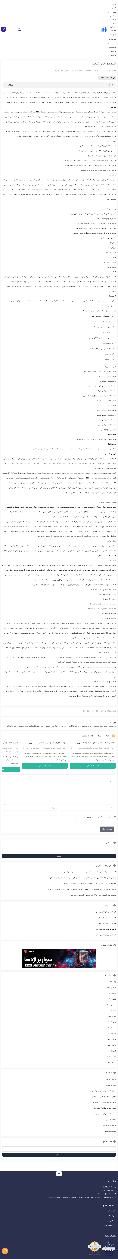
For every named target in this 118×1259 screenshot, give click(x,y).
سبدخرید (112, 1221)
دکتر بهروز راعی (100, 912)
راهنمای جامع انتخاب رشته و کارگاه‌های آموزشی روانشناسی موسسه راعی (93, 895)
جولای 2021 (112, 1063)
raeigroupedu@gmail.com (104, 1194)
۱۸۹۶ (41, 686)
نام (112, 808)
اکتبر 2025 (112, 999)
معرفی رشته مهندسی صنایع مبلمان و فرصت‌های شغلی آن (92, 742)
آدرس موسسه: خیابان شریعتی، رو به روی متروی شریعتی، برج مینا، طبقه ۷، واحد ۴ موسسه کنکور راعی (80, 1197)
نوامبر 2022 (112, 1045)
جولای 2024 (112, 1016)
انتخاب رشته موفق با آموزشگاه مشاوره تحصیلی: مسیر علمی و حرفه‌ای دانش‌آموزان (89, 872)
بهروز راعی (112, 722)
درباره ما (113, 55)
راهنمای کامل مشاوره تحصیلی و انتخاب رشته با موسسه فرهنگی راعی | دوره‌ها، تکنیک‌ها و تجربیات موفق (83, 878)
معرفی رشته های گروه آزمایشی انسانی (104, 1091)
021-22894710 (107, 1187)
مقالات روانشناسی (110, 1131)
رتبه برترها (112, 39)
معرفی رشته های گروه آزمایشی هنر (105, 1114)
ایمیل (54, 808)
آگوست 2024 (111, 1011)
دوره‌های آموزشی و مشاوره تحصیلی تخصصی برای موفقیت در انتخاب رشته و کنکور (90, 883)
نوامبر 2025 (112, 993)
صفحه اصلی (114, 6)
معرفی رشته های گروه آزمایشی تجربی (77, 71)
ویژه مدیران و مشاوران (113, 27)
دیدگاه (111, 781)
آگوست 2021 (111, 1057)
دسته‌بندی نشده (110, 1079)
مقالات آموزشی (7, 752)
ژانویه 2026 (112, 982)
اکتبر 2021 (112, 1051)
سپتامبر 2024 (111, 1005)
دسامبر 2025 (111, 988)
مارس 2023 (112, 1022)
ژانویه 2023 (112, 1034)
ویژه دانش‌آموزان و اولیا (112, 16)
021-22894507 (107, 1190)
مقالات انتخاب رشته (109, 1125)
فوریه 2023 (112, 1028)
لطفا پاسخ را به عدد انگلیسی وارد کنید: (103, 817)
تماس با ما (111, 1211)
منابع (114, 34)
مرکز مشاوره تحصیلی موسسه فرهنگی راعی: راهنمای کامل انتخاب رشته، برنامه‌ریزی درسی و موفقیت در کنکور (82, 889)
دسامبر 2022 (111, 1039)
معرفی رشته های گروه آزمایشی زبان (104, 1108)
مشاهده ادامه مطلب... (92, 766)
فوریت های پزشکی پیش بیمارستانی (52, 742)
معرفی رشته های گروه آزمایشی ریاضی (104, 1102)
